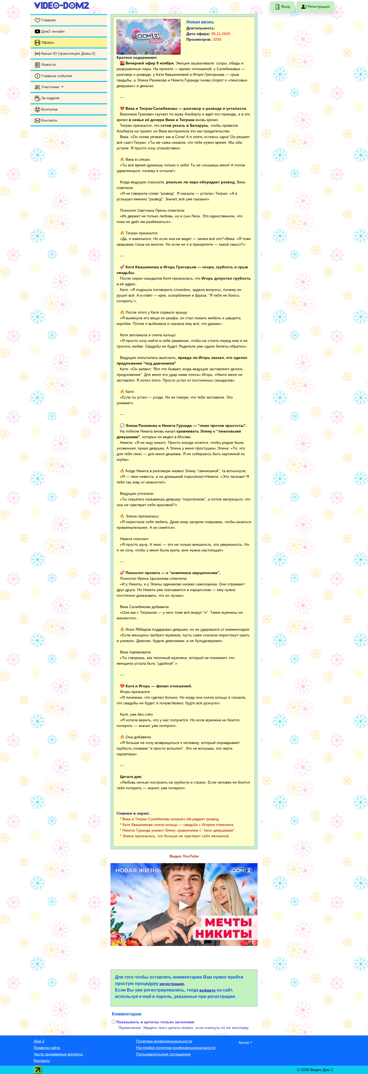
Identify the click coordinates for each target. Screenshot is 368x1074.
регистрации (171, 984)
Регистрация (318, 6)
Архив (243, 1042)
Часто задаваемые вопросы (58, 1054)
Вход (285, 6)
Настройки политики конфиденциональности (176, 1047)
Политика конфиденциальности (164, 1041)
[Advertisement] (68, 212)
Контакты (42, 1060)
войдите (207, 990)
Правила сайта (47, 1047)
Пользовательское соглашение (163, 1054)
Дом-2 (39, 1041)
